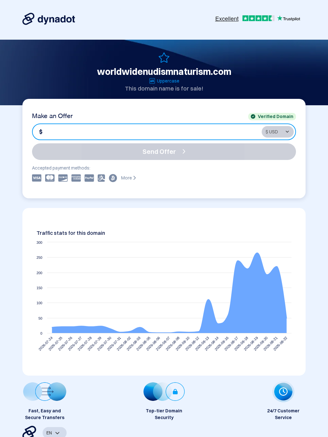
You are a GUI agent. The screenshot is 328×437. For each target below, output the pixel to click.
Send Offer (159, 151)
